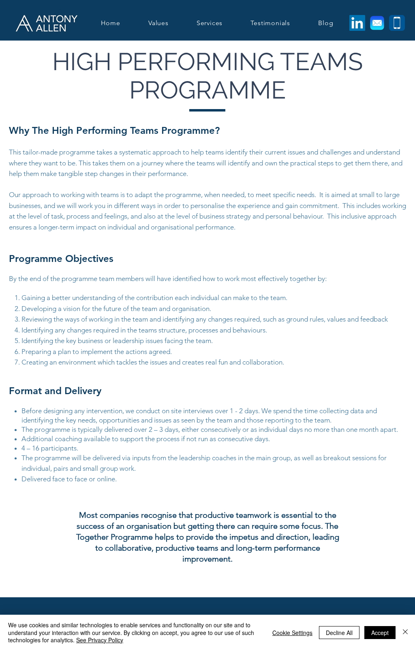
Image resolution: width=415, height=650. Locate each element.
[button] (209, 23)
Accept (380, 633)
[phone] (397, 23)
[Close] (405, 632)
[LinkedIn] (357, 23)
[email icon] (377, 23)
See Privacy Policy (99, 640)
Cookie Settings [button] (292, 633)
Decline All (339, 633)
